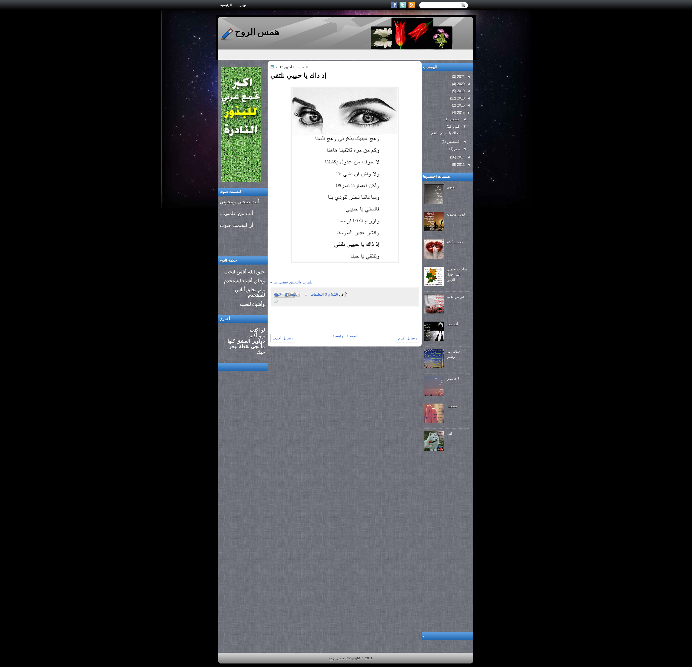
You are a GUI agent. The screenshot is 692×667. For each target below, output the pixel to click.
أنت (449, 434)
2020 (460, 84)
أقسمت (452, 324)
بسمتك (452, 406)
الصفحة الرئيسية (345, 336)
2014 (460, 157)
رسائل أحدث (282, 338)
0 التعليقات (319, 294)
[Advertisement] (333, 315)
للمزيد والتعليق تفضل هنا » (291, 282)
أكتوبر (456, 126)
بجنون (451, 187)
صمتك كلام (455, 242)
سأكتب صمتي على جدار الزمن (457, 274)
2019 (460, 91)
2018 (460, 98)
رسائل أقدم (407, 338)
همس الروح (257, 32)
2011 (460, 165)
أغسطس (453, 142)
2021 (460, 77)
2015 (460, 113)
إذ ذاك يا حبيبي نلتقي (298, 75)
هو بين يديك (455, 297)
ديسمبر (454, 119)
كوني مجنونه (456, 214)
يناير (457, 149)
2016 (460, 105)
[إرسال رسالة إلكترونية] (298, 294)
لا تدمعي (453, 379)
